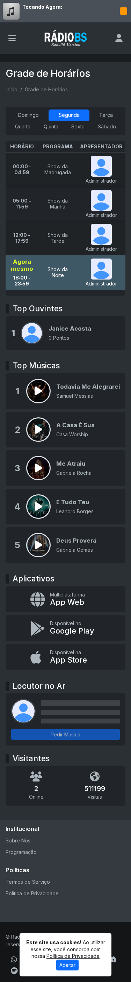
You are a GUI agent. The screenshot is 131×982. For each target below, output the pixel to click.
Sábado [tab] (107, 126)
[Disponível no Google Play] (65, 628)
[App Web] (65, 599)
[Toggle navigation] (12, 38)
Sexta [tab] (78, 126)
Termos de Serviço (28, 882)
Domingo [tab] (28, 115)
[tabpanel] (65, 218)
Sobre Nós (18, 840)
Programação (21, 852)
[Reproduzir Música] (38, 391)
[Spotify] (14, 971)
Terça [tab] (106, 115)
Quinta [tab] (51, 126)
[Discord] (112, 959)
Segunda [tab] (69, 115)
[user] (119, 38)
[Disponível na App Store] (65, 657)
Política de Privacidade (32, 893)
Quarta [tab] (22, 126)
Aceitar (67, 965)
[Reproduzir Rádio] (123, 11)
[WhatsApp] (14, 959)
